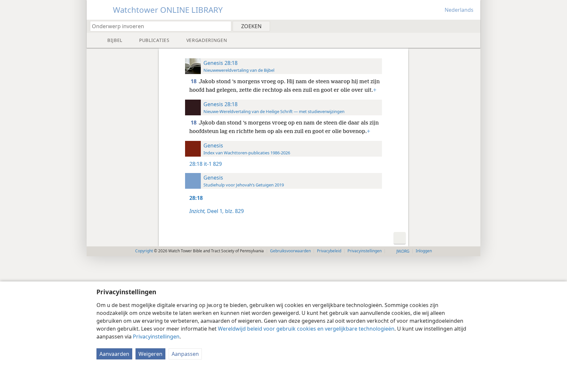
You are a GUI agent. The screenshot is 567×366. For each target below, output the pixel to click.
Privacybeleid (329, 250)
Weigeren (150, 353)
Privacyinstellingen (156, 336)
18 (194, 81)
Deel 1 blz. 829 (216, 211)
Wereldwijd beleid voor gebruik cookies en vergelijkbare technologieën (306, 328)
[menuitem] (473, 26)
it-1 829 (213, 163)
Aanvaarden (114, 353)
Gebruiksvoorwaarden (290, 250)
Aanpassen (185, 353)
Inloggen (424, 250)
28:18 (195, 163)
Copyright (144, 251)
